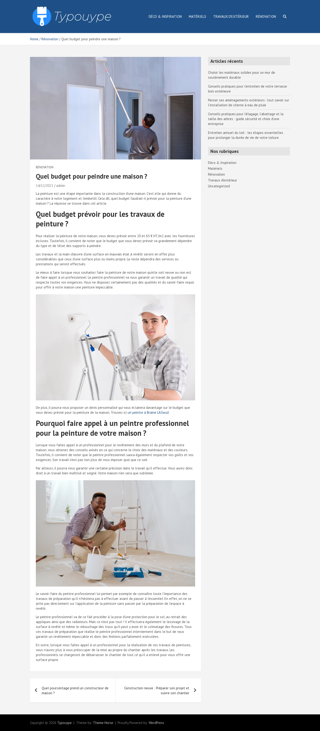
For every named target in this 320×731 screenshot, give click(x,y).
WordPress (156, 722)
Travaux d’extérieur (231, 16)
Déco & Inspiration (165, 16)
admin (60, 185)
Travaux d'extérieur (222, 180)
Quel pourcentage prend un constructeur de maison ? (75, 690)
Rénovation (266, 16)
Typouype (64, 722)
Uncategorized (219, 186)
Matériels (197, 16)
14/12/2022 (44, 185)
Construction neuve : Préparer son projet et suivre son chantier (156, 690)
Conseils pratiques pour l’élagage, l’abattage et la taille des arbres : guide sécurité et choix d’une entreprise (245, 119)
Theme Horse (103, 722)
